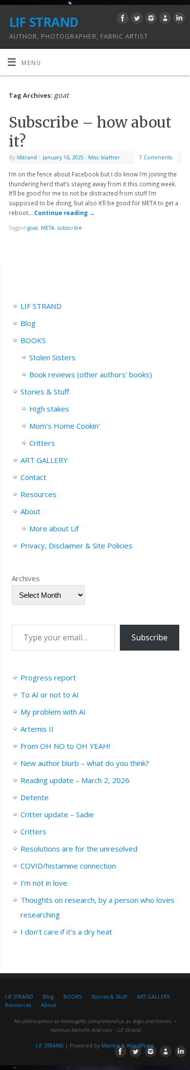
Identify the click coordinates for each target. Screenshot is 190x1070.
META (48, 227)
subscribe (69, 227)
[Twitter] (136, 19)
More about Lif (53, 528)
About (30, 511)
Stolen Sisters (52, 357)
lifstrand (27, 157)
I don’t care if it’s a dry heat (66, 932)
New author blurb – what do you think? (84, 763)
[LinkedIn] (178, 19)
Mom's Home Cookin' (64, 426)
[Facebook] (121, 19)
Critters (42, 443)
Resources (38, 494)
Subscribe (150, 637)
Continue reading (64, 213)
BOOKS (33, 340)
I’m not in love (43, 883)
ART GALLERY (44, 460)
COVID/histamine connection (68, 866)
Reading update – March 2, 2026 (75, 780)
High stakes (49, 409)
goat (32, 227)
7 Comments (155, 157)
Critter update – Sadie (57, 814)
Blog (28, 323)
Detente (34, 797)
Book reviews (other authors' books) (90, 374)
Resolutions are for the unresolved (78, 848)
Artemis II (37, 729)
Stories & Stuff (44, 391)
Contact (33, 477)
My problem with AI (53, 712)
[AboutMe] (164, 19)
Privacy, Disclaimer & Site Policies (76, 545)
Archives (26, 578)
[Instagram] (150, 19)
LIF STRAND (44, 22)
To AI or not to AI (49, 694)
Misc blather (104, 157)
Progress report (48, 677)
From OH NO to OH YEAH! (65, 746)
